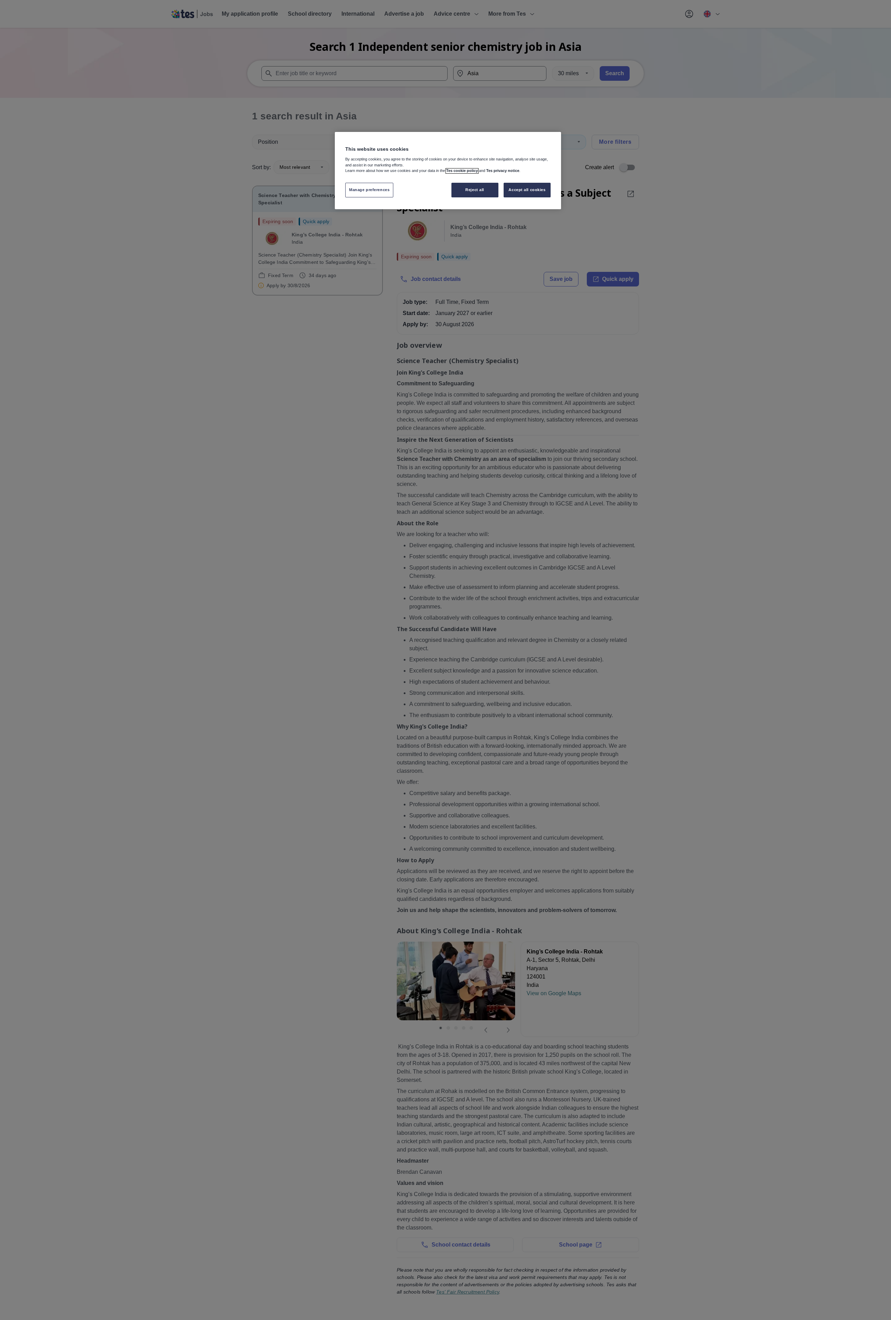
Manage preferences (369, 190)
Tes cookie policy (462, 171)
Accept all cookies (526, 190)
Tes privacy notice (502, 171)
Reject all (474, 190)
